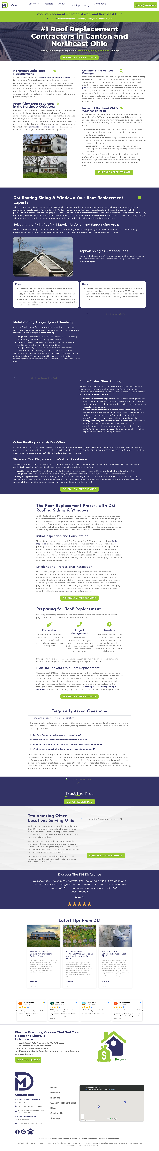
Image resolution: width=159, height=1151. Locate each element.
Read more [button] (21, 1018)
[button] (79, 718)
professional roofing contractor (44, 127)
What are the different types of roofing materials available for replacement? (68, 744)
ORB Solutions (114, 1138)
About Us (62, 5)
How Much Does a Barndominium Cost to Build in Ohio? (41, 953)
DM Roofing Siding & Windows (93, 50)
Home (53, 1087)
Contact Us (56, 1113)
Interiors (55, 1097)
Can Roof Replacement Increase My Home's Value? (57, 735)
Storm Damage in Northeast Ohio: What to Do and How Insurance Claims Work (79, 955)
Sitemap (55, 1118)
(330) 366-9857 (147, 5)
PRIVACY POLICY (23, 1143)
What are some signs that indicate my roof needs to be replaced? (64, 749)
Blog (86, 5)
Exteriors (55, 1092)
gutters (86, 88)
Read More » (34, 981)
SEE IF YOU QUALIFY (28, 1059)
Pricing (76, 5)
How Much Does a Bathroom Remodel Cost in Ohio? (115, 953)
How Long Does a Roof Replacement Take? (53, 718)
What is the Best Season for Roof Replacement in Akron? (60, 740)
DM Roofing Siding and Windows (55, 77)
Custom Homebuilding (63, 1103)
